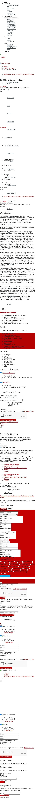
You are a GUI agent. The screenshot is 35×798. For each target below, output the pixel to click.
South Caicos (11, 27)
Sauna (26, 568)
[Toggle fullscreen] (4, 187)
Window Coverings (21, 572)
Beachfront (28, 561)
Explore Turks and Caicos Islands (15, 468)
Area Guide (10, 19)
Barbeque (7, 355)
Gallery (6, 469)
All (8, 6)
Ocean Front (13, 566)
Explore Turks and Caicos (11, 17)
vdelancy (29, 377)
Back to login (4, 797)
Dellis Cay (10, 30)
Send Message (6, 668)
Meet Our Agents (12, 46)
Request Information (8, 420)
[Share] (2, 187)
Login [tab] (6, 579)
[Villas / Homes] (8, 538)
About (5, 43)
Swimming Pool (9, 364)
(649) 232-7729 (20, 387)
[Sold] (5, 526)
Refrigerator (8, 363)
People (9, 40)
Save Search (5, 576)
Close (10, 509)
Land (8, 10)
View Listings (8, 633)
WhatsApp (7, 74)
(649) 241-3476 (20, 377)
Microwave (27, 563)
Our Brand (10, 44)
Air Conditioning (7, 561)
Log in (2, 782)
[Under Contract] (5, 528)
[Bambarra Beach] (11, 519)
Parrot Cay (10, 32)
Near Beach (8, 358)
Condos (9, 11)
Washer (23, 570)
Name (2, 396)
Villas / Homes (9, 68)
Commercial (10, 13)
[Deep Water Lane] (10, 556)
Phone (2, 398)
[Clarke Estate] (10, 554)
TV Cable (16, 570)
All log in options (5, 773)
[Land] (8, 536)
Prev (1, 423)
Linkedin (28, 74)
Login (3, 597)
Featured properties (13, 5)
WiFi (5, 366)
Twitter (24, 74)
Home (5, 2)
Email (32, 74)
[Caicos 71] (10, 552)
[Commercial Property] (8, 532)
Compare (3, 509)
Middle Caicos (11, 24)
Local (8, 38)
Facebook (19, 74)
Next (1, 425)
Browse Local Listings (11, 465)
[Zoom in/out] (6, 187)
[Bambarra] (11, 517)
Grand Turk (10, 21)
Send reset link (5, 795)
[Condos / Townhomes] (8, 534)
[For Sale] (5, 524)
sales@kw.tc (8, 493)
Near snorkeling (9, 359)
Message (3, 409)
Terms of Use (29, 411)
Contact (6, 51)
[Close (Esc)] (0, 187)
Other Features (5, 559)
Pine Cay (9, 33)
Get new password (7, 615)
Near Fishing (24, 565)
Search (3, 574)
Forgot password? (6, 780)
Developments (8, 16)
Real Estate (7, 3)
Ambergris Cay (11, 29)
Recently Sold (11, 14)
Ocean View (8, 361)
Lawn (20, 563)
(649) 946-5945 (9, 377)
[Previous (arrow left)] (0, 189)
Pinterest (12, 74)
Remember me (7, 589)
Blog (5, 37)
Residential (10, 8)
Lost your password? (20, 589)
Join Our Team (11, 48)
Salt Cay (9, 35)
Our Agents (8, 466)
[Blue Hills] (11, 522)
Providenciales (11, 25)
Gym (7, 563)
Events (9, 49)
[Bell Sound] (11, 520)
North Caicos (11, 22)
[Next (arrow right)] (2, 189)
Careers (6, 471)
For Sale (3, 86)
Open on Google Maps (8, 312)
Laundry (6, 356)
